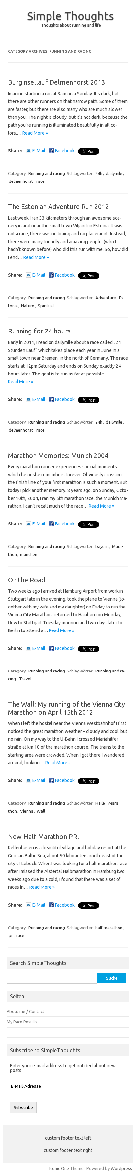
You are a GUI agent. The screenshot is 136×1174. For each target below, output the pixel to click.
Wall (41, 811)
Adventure (105, 297)
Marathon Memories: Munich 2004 (58, 455)
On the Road (26, 580)
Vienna (26, 811)
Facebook (65, 150)
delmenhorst (21, 181)
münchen (28, 554)
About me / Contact (25, 1011)
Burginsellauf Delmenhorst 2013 (56, 82)
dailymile (114, 173)
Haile (100, 803)
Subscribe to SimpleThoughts (45, 1050)
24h (98, 173)
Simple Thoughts (70, 16)
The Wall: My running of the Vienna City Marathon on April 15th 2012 (66, 708)
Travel (25, 678)
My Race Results (22, 1021)
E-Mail (38, 150)
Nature (27, 305)
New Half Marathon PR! (43, 836)
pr (11, 935)
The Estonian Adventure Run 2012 (58, 206)
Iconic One (59, 1168)
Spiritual (46, 305)
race (40, 181)
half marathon (108, 927)
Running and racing (46, 173)
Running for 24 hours (39, 331)
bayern (102, 546)
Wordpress (121, 1168)
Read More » (35, 133)
